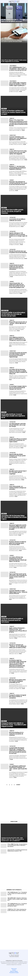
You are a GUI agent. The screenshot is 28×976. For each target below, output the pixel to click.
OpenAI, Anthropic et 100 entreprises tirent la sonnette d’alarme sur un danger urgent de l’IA (18, 235)
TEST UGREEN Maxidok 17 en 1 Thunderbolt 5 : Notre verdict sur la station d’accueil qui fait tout (18, 69)
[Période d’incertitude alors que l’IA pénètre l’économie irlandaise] (4, 251)
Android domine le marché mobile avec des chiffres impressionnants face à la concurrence (16, 267)
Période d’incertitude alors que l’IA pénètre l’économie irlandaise (18, 251)
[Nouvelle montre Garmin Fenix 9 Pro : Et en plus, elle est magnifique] (4, 471)
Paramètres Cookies (14, 972)
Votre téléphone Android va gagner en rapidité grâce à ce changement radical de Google (17, 339)
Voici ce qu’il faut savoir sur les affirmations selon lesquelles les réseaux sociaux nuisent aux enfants (18, 576)
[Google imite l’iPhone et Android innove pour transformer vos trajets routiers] (4, 439)
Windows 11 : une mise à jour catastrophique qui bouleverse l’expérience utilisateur (17, 168)
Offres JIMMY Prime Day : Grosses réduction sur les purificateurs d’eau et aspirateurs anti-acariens (17, 845)
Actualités (12, 217)
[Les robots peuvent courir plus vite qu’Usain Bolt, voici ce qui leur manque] (4, 424)
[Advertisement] (14, 804)
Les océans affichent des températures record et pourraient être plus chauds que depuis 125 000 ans (17, 559)
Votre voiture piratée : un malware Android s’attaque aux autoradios (17, 488)
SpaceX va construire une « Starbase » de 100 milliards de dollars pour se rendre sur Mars (17, 646)
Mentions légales (14, 971)
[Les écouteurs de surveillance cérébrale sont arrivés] (4, 219)
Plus (19, 76)
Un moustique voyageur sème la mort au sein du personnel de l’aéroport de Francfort (18, 387)
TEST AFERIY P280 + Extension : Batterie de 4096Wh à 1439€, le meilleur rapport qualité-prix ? (18, 84)
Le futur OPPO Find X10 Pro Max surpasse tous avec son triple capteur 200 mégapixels (18, 152)
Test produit (13, 65)
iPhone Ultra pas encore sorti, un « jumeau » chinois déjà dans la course (18, 323)
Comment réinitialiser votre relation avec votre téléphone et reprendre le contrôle (17, 138)
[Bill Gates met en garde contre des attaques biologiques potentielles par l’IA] (4, 680)
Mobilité (4, 108)
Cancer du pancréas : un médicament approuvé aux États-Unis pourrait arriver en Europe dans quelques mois (17, 285)
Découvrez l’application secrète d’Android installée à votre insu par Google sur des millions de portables (17, 527)
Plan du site (14, 968)
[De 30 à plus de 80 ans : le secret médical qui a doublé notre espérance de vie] (14, 409)
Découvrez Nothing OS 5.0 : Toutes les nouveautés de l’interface (16, 734)
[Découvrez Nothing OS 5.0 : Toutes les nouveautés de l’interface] (4, 733)
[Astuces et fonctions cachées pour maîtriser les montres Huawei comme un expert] (14, 106)
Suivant (18, 784)
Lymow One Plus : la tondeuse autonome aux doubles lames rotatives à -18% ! (17, 850)
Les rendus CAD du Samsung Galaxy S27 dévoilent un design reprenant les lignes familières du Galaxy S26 (18, 371)
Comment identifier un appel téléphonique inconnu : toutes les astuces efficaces (18, 592)
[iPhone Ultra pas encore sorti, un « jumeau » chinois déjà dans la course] (4, 322)
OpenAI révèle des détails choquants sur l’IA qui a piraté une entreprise (17, 456)
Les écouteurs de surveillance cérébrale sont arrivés (17, 219)
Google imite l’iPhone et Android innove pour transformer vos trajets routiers (18, 440)
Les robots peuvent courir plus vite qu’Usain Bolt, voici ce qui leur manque (17, 425)
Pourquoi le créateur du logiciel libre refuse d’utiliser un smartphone (17, 696)
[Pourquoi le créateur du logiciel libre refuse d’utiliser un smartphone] (4, 695)
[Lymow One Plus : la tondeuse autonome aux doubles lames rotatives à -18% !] (4, 851)
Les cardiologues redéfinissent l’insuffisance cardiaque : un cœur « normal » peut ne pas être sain (18, 768)
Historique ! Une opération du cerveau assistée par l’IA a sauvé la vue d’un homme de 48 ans (18, 183)
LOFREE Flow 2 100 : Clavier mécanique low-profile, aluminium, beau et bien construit (17, 910)
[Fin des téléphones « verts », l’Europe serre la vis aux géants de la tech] (14, 13)
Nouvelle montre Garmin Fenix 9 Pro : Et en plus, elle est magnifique (18, 472)
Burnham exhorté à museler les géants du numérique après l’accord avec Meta (17, 543)
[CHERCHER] (26, 1)
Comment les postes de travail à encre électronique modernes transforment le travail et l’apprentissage (18, 355)
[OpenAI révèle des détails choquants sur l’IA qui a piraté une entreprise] (4, 455)
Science (11, 180)
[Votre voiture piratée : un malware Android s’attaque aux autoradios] (4, 487)
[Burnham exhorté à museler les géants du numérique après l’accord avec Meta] (4, 542)
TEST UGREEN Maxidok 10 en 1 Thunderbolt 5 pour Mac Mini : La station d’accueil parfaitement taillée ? (17, 905)
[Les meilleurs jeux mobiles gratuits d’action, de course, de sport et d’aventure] (14, 205)
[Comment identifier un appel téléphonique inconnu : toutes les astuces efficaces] (4, 591)
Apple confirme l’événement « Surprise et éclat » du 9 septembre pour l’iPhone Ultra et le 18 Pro (18, 630)
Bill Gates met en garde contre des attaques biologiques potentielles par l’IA (17, 681)
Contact (14, 970)
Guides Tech (13, 135)
